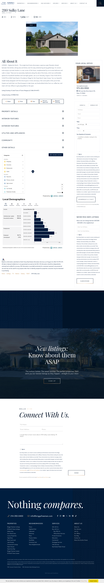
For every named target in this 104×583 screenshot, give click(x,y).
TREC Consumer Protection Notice (14, 567)
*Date (78, 121)
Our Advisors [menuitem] (45, 3)
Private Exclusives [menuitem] (56, 536)
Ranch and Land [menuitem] (11, 540)
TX (13, 273)
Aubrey (23, 273)
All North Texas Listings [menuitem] (13, 529)
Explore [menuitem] (55, 3)
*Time (78, 128)
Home (3, 273)
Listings (9, 273)
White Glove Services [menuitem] (59, 533)
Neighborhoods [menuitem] (32, 3)
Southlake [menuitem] (31, 540)
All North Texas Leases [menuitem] (13, 553)
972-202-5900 (83, 88)
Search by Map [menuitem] (11, 549)
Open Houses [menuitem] (10, 547)
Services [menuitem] (64, 3)
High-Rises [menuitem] (10, 538)
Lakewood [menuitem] (31, 531)
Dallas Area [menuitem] (10, 531)
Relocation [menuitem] (55, 538)
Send (76, 473)
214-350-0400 (16, 516)
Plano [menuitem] (30, 536)
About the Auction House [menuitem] (81, 540)
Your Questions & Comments (84, 134)
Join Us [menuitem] (76, 531)
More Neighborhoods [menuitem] (34, 544)
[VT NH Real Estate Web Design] (91, 574)
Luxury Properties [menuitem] (12, 536)
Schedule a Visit (94, 105)
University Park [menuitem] (33, 542)
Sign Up (52, 381)
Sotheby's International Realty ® (12, 561)
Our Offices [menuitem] (77, 533)
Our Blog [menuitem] (76, 536)
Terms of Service (80, 206)
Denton (17, 273)
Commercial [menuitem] (55, 540)
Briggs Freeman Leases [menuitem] (13, 551)
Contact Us (79, 95)
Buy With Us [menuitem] (57, 531)
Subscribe (84, 281)
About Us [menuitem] (73, 3)
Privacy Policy (96, 204)
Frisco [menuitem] (30, 527)
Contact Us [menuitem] (83, 3)
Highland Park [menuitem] (32, 529)
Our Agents (84, 95)
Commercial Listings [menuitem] (12, 544)
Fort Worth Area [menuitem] (11, 533)
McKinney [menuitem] (31, 533)
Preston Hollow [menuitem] (33, 538)
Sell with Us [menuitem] (55, 527)
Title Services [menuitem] (55, 544)
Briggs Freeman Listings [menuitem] (13, 527)
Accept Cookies (93, 581)
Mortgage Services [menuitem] (57, 542)
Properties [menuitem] (20, 3)
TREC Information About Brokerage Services (31, 567)
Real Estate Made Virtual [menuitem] (58, 547)
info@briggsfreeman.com (41, 516)
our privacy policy (86, 189)
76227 (28, 273)
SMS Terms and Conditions (34, 470)
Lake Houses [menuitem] (10, 542)
